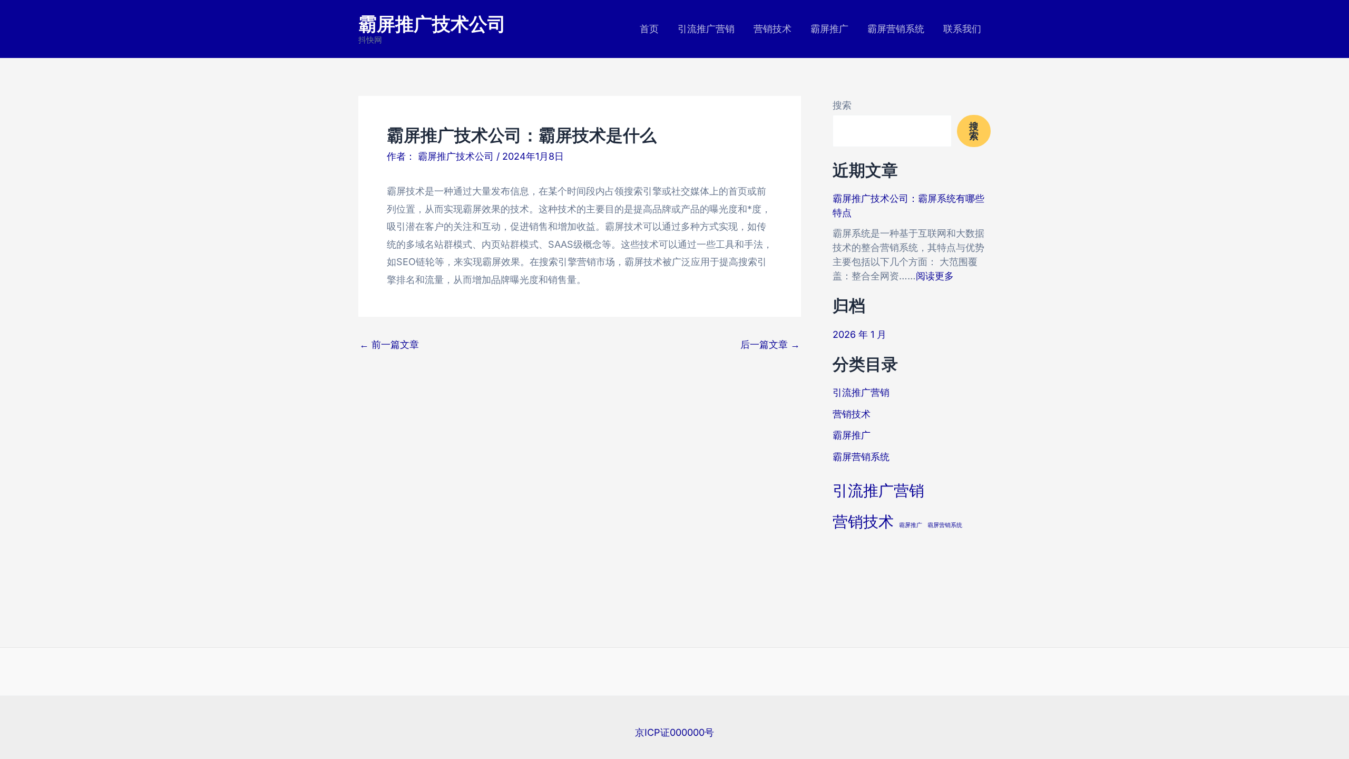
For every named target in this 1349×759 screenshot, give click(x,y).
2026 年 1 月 (859, 334)
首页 (649, 28)
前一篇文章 (389, 344)
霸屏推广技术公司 (432, 23)
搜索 (842, 105)
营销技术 (772, 28)
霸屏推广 (829, 28)
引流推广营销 (706, 28)
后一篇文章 (770, 344)
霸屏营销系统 (895, 28)
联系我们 (962, 28)
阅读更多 (935, 275)
